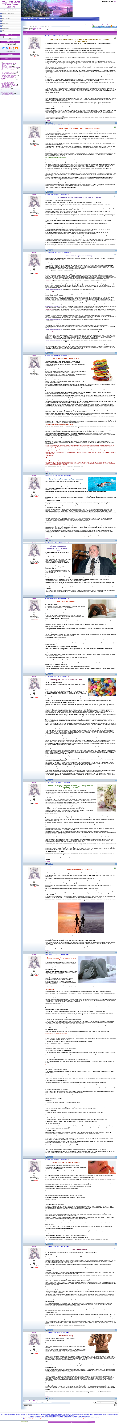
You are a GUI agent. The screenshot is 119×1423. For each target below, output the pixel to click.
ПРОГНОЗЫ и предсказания (8, 78)
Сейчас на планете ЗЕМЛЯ (7, 69)
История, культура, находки (8, 84)
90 (68, 1332)
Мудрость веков (6, 86)
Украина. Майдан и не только (9, 75)
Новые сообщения (90, 24)
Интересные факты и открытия (9, 71)
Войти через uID (10, 44)
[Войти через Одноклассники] (16, 48)
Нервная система (6, 88)
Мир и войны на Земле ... (8, 93)
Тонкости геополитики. (7, 91)
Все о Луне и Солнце (7, 66)
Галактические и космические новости (10, 67)
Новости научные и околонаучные (9, 72)
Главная (86, 19)
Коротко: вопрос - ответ (52, 29)
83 (68, 598)
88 (68, 1159)
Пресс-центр (4, 65)
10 (48, 26)
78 (68, 194)
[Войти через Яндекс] (10, 48)
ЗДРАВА (34, 29)
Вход (96, 19)
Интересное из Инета (7, 64)
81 (70, 475)
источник (47, 120)
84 (68, 676)
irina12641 (39, 28)
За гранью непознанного (8, 73)
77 (68, 124)
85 (70, 782)
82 (68, 542)
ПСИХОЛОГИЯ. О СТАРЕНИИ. (8, 63)
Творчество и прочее (6, 87)
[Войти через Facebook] (7, 48)
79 (70, 252)
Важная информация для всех (9, 68)
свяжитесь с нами (91, 1418)
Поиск (112, 24)
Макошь (34, 28)
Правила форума (106, 24)
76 (67, 35)
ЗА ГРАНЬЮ (4, 74)
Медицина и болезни (41, 29)
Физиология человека (6, 89)
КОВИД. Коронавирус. (7, 82)
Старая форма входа (10, 51)
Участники (98, 24)
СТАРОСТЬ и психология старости (10, 61)
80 (68, 355)
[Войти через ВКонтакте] (3, 48)
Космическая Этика (27, 29)
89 (68, 1246)
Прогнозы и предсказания (8, 77)
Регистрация (92, 19)
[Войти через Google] (13, 48)
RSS (115, 1)
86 (70, 865)
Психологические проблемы (9, 79)
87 (68, 954)
